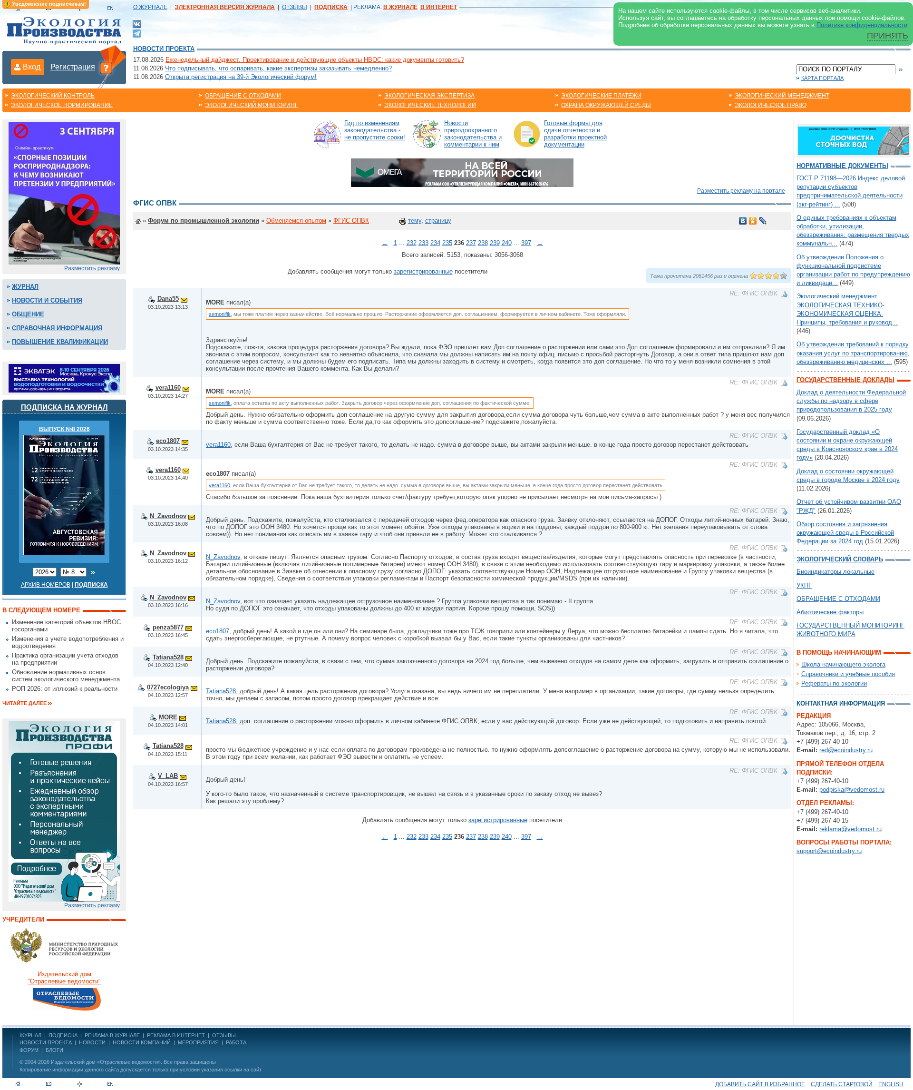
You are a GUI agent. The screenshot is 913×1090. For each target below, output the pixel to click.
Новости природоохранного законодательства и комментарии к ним (473, 133)
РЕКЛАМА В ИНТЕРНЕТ (176, 1035)
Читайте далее (24, 703)
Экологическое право (770, 105)
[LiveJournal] (763, 221)
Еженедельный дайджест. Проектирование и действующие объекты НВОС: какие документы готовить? (314, 59)
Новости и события (47, 300)
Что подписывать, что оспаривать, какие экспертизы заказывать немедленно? (278, 68)
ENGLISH (890, 1084)
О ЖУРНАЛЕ (150, 7)
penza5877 (168, 627)
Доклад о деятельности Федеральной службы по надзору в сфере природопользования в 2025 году (851, 401)
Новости (92, 1042)
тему (414, 220)
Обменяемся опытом (296, 220)
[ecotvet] (64, 810)
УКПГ (804, 585)
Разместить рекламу (92, 268)
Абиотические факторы (830, 612)
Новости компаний (142, 1042)
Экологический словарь (839, 559)
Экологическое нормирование (62, 105)
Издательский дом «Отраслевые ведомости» (106, 1062)
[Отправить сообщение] (184, 298)
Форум (29, 1050)
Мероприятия (198, 1042)
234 (435, 242)
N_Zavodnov (168, 516)
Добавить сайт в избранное (760, 1084)
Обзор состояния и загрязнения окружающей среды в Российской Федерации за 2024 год (845, 532)
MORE (168, 717)
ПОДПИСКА (63, 1035)
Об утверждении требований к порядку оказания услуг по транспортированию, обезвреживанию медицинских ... (853, 353)
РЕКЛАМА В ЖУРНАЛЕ (112, 1035)
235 (447, 242)
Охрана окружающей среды (606, 105)
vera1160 (168, 387)
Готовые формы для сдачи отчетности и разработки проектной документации (575, 133)
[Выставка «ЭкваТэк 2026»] (64, 377)
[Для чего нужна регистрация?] (106, 67)
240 (507, 242)
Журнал (25, 286)
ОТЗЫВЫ (294, 7)
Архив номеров (45, 584)
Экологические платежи (601, 95)
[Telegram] (137, 32)
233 (423, 242)
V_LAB (168, 775)
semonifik (220, 314)
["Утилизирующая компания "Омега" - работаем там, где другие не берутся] (462, 172)
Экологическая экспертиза (429, 95)
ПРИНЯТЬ (887, 35)
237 (471, 242)
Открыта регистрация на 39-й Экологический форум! (241, 76)
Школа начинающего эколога (843, 664)
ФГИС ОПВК (351, 220)
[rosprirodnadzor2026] (64, 192)
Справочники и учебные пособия (848, 674)
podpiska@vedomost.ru (851, 789)
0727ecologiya (168, 687)
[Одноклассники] (753, 221)
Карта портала (822, 78)
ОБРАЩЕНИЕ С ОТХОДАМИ (838, 598)
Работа (236, 1042)
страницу (438, 220)
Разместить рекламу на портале (741, 190)
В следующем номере (41, 610)
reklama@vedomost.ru (850, 829)
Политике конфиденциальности (861, 25)
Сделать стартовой (842, 1084)
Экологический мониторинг (251, 105)
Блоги (54, 1050)
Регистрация (72, 67)
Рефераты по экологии (834, 683)
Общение (28, 314)
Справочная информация (57, 328)
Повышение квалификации (60, 341)
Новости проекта (163, 48)
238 (483, 242)
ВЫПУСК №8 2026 (64, 429)
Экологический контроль (53, 95)
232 (412, 242)
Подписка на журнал (64, 407)
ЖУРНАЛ (30, 1035)
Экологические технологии (430, 105)
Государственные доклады (845, 379)
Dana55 (168, 298)
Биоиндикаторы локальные (835, 571)
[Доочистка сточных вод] (853, 140)
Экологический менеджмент (782, 95)
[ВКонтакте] (136, 23)
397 (526, 242)
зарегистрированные (423, 271)
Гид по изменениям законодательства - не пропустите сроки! (374, 130)
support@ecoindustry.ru (829, 850)
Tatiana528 (168, 657)
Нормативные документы (842, 165)
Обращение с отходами (243, 95)
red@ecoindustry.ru (846, 750)
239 (495, 242)
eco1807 (168, 440)
